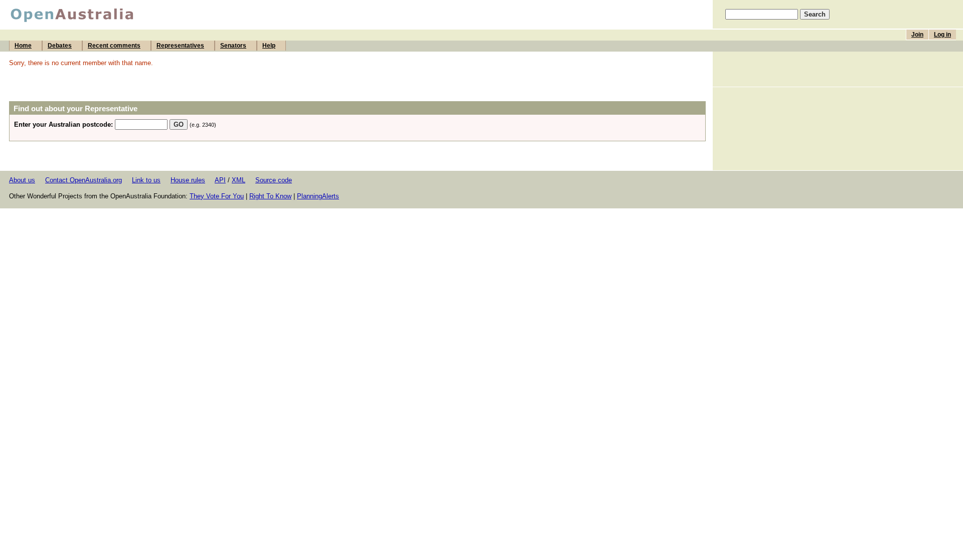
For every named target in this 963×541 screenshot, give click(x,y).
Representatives (180, 45)
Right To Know (270, 196)
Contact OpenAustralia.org (83, 180)
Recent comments (114, 45)
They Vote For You (217, 196)
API (220, 180)
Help (268, 45)
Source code (273, 180)
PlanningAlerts (318, 196)
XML (238, 180)
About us (22, 180)
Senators (233, 45)
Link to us (146, 180)
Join (917, 34)
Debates (60, 45)
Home (23, 45)
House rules (188, 180)
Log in (942, 34)
